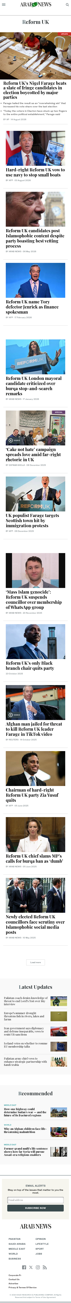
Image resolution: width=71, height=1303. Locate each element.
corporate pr (15, 1275)
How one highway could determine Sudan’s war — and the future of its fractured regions (25, 1112)
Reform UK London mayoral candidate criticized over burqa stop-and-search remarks (34, 386)
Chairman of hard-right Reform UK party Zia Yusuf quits (32, 795)
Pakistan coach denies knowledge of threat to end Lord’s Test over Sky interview (26, 1001)
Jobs (39, 1253)
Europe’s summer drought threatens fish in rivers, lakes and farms (24, 1016)
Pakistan (14, 1238)
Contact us (14, 1279)
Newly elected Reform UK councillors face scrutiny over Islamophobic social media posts (35, 924)
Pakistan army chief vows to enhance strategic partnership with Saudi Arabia (25, 1061)
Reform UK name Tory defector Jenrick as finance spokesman (32, 307)
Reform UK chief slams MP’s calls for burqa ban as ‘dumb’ (34, 858)
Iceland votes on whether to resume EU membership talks (25, 1045)
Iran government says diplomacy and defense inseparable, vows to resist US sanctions (24, 1031)
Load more (35, 962)
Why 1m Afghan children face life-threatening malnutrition (25, 1130)
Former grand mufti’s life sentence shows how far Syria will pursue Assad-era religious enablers (26, 1152)
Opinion (41, 1238)
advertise (13, 1283)
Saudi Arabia (17, 1243)
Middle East (10, 1105)
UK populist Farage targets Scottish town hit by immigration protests (32, 520)
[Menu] (3, 4)
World (7, 1125)
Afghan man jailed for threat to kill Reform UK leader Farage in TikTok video (34, 729)
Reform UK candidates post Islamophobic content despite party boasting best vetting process (35, 238)
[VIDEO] (35, 427)
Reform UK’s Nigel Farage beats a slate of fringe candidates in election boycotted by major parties (34, 90)
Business (15, 1258)
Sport (40, 1248)
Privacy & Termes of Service (22, 1287)
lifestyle (42, 1243)
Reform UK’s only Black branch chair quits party (30, 665)
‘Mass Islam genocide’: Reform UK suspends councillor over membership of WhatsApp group (34, 599)
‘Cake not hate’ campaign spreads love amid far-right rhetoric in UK (33, 454)
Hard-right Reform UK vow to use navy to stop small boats (35, 172)
